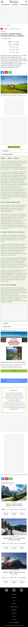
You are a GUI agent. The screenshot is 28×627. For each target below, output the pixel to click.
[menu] (2, 2)
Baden (14, 330)
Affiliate (14, 603)
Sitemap (14, 619)
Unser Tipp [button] (7, 326)
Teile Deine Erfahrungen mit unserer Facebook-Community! (13, 380)
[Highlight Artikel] (26, 2)
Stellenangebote (14, 606)
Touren (2, 25)
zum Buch (14, 370)
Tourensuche (5, 4)
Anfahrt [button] (6, 151)
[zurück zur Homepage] (13, 1)
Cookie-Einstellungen (14, 622)
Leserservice (14, 613)
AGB (14, 600)
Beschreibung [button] (8, 154)
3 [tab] (14, 77)
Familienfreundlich (6, 330)
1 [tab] (11, 77)
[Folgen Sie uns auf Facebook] (6, 590)
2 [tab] (13, 77)
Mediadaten (14, 609)
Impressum (14, 594)
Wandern (8, 25)
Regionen (15, 4)
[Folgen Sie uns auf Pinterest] (14, 590)
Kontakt (14, 616)
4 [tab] (16, 77)
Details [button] (5, 323)
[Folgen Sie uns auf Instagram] (21, 590)
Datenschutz (14, 597)
